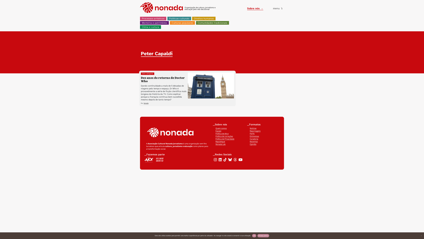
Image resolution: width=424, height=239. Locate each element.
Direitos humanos (204, 18)
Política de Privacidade (225, 139)
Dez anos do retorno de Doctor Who (163, 79)
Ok (254, 235)
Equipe (218, 131)
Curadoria (254, 139)
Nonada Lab (221, 144)
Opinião (253, 144)
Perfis (252, 133)
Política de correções (224, 136)
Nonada (146, 103)
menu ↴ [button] (278, 8)
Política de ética (222, 133)
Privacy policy (263, 235)
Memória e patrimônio (154, 22)
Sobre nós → (255, 8)
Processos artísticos (153, 18)
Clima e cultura (150, 27)
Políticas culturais (179, 18)
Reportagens (255, 131)
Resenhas (254, 141)
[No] (421, 236)
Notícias (253, 128)
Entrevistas (254, 136)
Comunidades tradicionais (212, 22)
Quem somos (221, 128)
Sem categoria (147, 74)
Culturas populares (182, 22)
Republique (220, 141)
